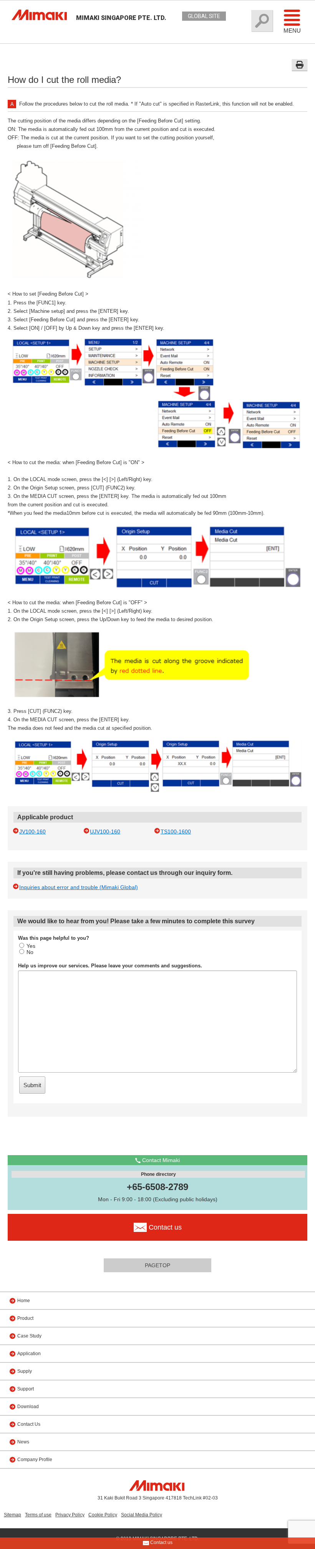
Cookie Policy (102, 1515)
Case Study (29, 1336)
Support (25, 1389)
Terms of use (38, 1515)
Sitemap (12, 1515)
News (23, 1442)
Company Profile (34, 1459)
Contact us (160, 1542)
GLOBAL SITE (204, 16)
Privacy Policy (70, 1515)
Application (29, 1353)
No (30, 952)
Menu (292, 30)
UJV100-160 (105, 831)
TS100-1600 (176, 831)
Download (28, 1406)
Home (23, 1300)
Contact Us (28, 1424)
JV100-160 (32, 831)
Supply (24, 1371)
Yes (31, 946)
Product (25, 1318)
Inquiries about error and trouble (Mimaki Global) (78, 887)
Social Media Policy (141, 1515)
